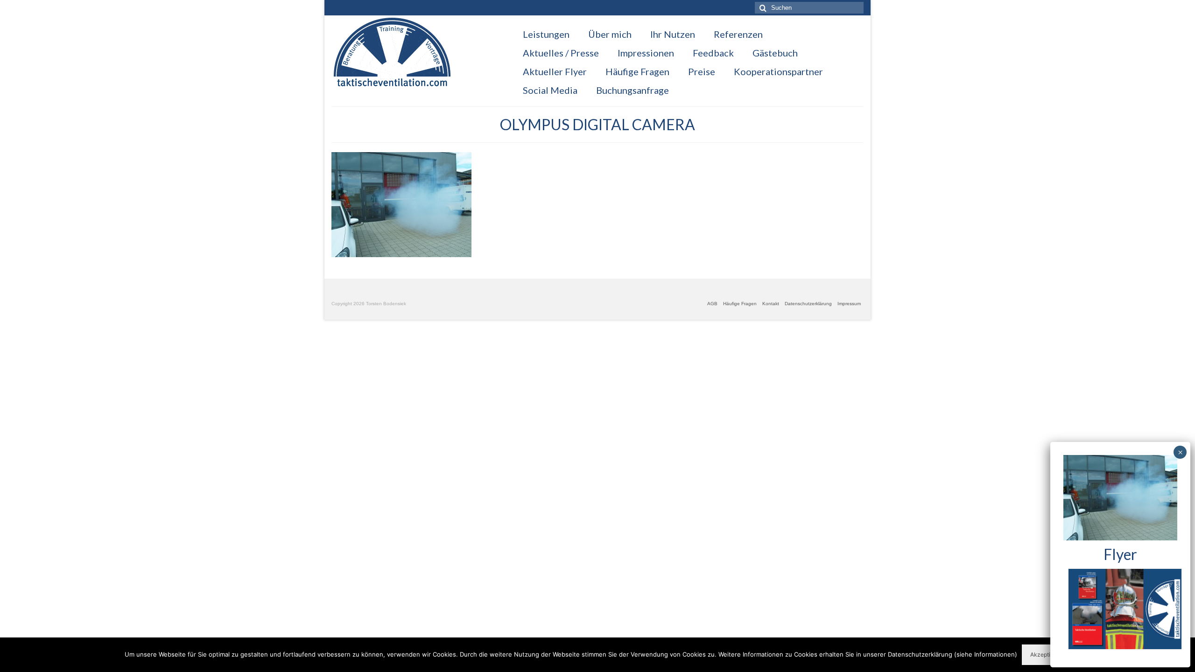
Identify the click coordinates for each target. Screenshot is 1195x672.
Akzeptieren (1046, 654)
